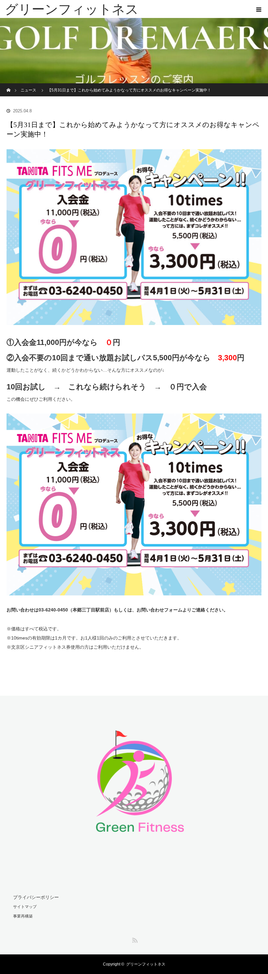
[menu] (259, 9)
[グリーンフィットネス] (124, 9)
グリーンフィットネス (145, 964)
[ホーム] (9, 85)
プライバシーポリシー (36, 897)
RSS (134, 939)
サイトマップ (25, 906)
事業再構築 (23, 916)
